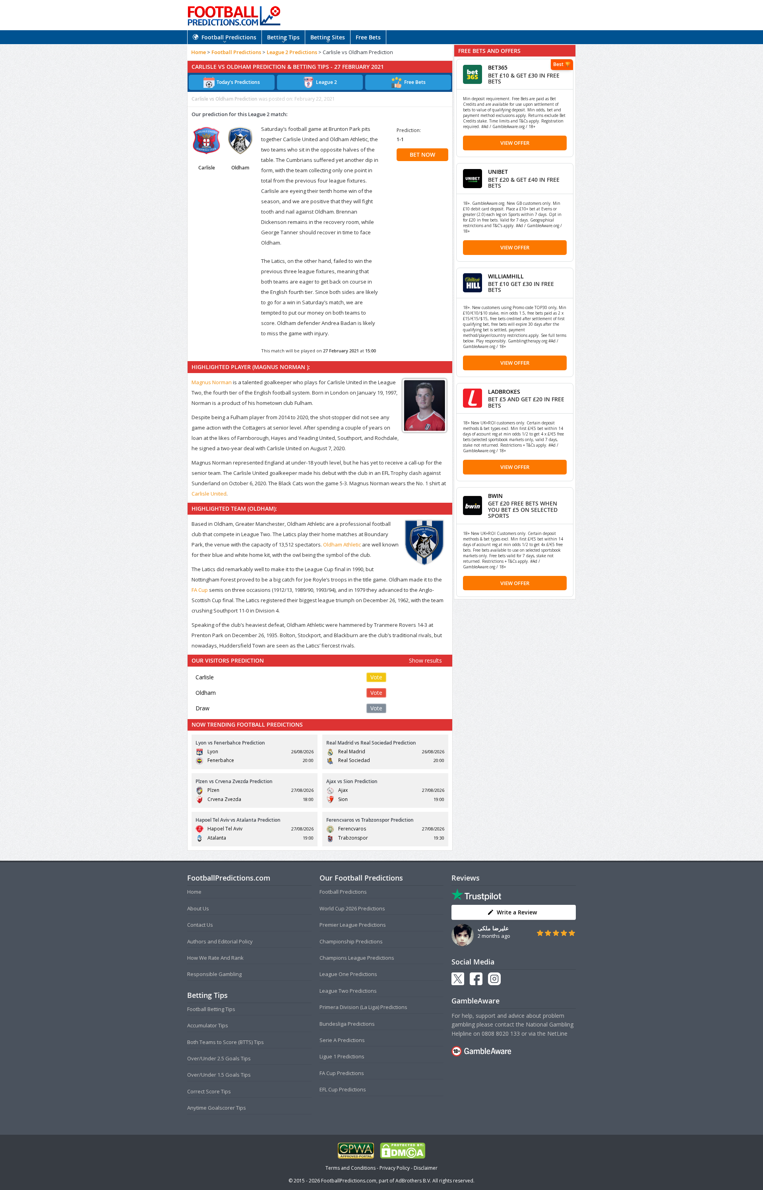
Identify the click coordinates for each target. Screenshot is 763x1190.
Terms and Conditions (350, 1168)
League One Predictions (348, 974)
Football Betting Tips (211, 1009)
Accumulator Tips (207, 1025)
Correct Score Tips (209, 1091)
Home (198, 52)
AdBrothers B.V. (413, 1180)
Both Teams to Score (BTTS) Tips (225, 1042)
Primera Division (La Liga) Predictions (363, 1007)
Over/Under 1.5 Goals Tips (219, 1074)
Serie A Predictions (342, 1040)
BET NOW (422, 154)
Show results (425, 660)
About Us (198, 908)
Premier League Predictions (353, 924)
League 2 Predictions (292, 52)
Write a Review (517, 912)
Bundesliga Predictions (347, 1023)
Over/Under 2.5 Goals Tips (219, 1058)
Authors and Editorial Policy (220, 941)
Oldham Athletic (342, 544)
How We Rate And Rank (215, 957)
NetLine (557, 1033)
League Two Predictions (348, 990)
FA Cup (200, 589)
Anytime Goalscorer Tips (216, 1107)
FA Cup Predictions (342, 1073)
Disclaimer (426, 1168)
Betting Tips (283, 37)
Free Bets (368, 37)
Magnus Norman (212, 382)
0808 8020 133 (501, 1033)
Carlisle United (209, 493)
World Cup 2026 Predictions (352, 908)
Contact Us (200, 924)
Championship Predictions (351, 941)
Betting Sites (327, 37)
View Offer (514, 142)
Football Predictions (228, 37)
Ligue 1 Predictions (342, 1056)
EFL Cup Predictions (343, 1089)
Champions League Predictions (357, 957)
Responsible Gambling (214, 974)
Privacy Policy (395, 1168)
